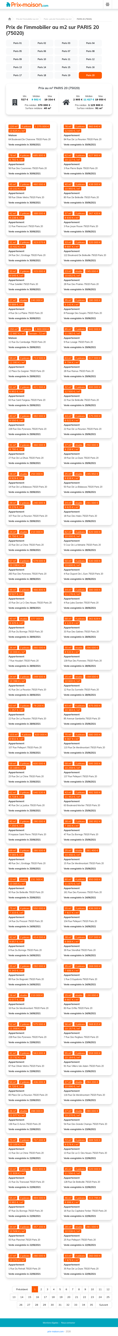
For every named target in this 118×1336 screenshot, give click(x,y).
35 (91, 1304)
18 (53, 1297)
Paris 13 (17, 67)
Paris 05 (17, 51)
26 (20, 1304)
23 (92, 1297)
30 (52, 1304)
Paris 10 (42, 59)
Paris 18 (42, 75)
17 (45, 1297)
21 (76, 1297)
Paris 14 (42, 67)
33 (75, 1304)
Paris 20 (90, 75)
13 (14, 1297)
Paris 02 (42, 43)
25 (108, 1297)
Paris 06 (42, 51)
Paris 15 (66, 67)
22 (84, 1297)
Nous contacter (68, 1322)
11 (100, 1289)
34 (83, 1304)
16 (37, 1297)
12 (108, 1289)
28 (36, 1304)
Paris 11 (66, 59)
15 (29, 1297)
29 (44, 1304)
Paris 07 (66, 51)
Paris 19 (66, 75)
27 (28, 1304)
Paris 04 (90, 43)
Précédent (22, 1289)
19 (61, 1297)
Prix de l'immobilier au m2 (27, 19)
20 (68, 1297)
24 (100, 1297)
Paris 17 (17, 75)
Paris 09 (17, 59)
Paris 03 (66, 43)
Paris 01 (17, 43)
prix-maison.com (55, 1331)
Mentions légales (50, 1322)
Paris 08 (90, 51)
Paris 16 (90, 67)
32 (67, 1304)
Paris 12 (90, 59)
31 (60, 1304)
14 (21, 1297)
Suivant (103, 1304)
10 (92, 1289)
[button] (107, 4)
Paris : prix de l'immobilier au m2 (57, 19)
